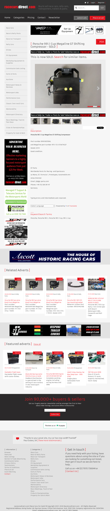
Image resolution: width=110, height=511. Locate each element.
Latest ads (82, 18)
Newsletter (54, 17)
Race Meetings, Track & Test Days (15, 121)
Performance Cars (13, 98)
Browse (7, 452)
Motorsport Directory (14, 114)
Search (58, 57)
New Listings (10, 457)
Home (7, 17)
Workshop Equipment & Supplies (15, 62)
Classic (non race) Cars (15, 103)
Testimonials (10, 465)
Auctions (9, 79)
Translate (73, 206)
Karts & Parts (11, 74)
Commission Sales (12, 461)
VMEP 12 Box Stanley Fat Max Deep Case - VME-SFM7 (75, 374)
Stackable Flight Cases (12, 372)
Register (101, 3)
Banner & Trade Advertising (15, 459)
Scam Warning (10, 472)
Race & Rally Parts (13, 33)
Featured (8, 455)
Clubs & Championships (15, 128)
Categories (19, 17)
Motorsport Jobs (12, 93)
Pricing (31, 17)
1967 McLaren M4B (94, 372)
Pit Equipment (11, 55)
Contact (41, 17)
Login (93, 3)
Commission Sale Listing (15, 68)
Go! (102, 8)
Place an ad (98, 18)
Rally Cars (10, 44)
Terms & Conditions (12, 467)
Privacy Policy (10, 463)
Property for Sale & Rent (15, 133)
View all (37, 344)
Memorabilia (11, 109)
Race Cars (10, 28)
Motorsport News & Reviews (13, 86)
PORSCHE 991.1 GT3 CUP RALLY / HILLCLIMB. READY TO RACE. (96, 301)
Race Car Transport (13, 39)
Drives (8, 50)
